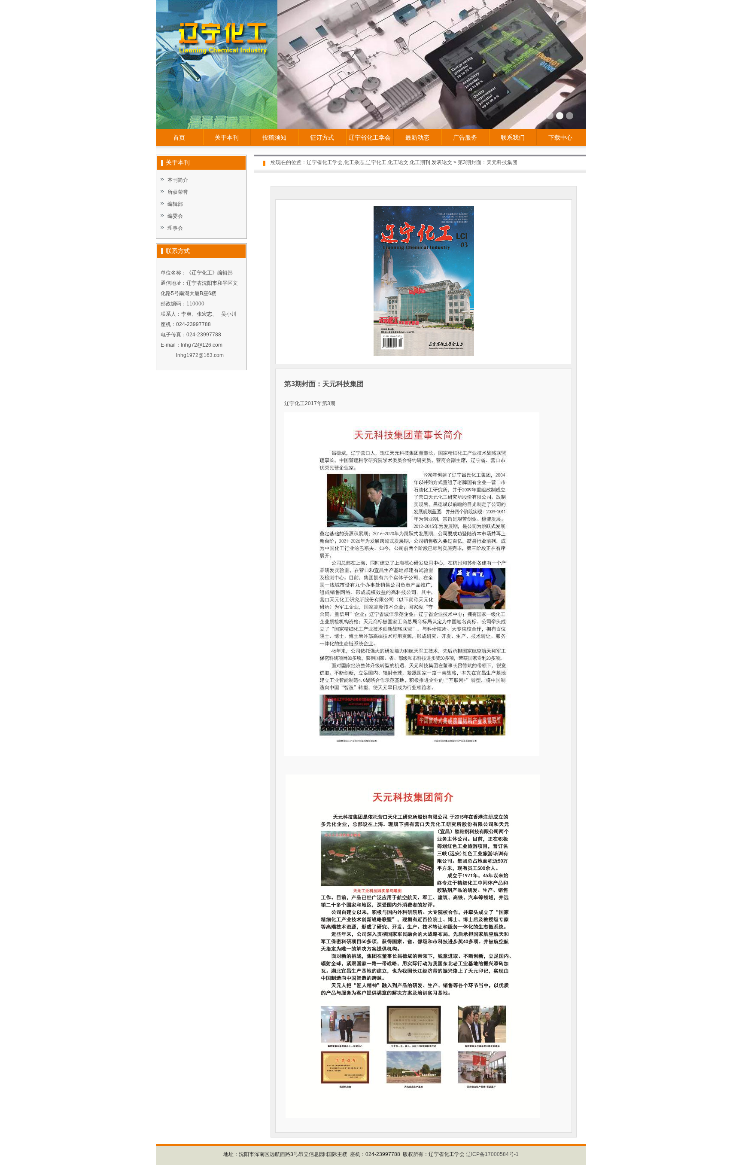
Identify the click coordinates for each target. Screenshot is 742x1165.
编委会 (175, 216)
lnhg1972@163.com (200, 355)
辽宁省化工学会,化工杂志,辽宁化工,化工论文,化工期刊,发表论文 (379, 162)
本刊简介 (177, 180)
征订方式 (322, 137)
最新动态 (417, 137)
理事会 (175, 228)
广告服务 (465, 137)
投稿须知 (274, 137)
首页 (179, 137)
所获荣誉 (177, 192)
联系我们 (513, 137)
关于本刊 (227, 137)
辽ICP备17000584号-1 (492, 1154)
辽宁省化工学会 (370, 137)
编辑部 (175, 204)
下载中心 (560, 137)
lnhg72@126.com (201, 345)
